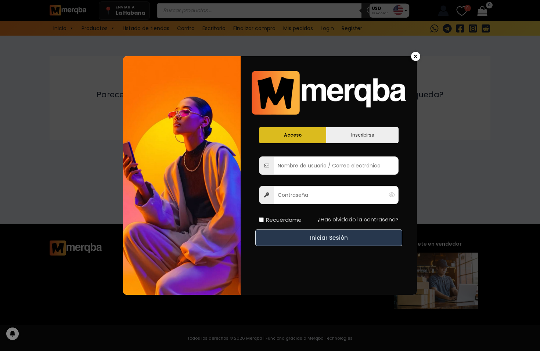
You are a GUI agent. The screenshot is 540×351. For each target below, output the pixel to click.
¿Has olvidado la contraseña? (358, 219)
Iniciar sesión (329, 238)
